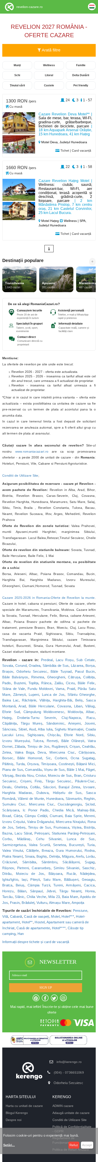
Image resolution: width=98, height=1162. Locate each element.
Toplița (33, 683)
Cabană (16, 916)
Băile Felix (86, 683)
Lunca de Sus (81, 839)
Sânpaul (36, 891)
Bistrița (89, 827)
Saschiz (88, 868)
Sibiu (91, 735)
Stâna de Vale (13, 689)
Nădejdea (87, 874)
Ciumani (56, 816)
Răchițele (29, 700)
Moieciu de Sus (60, 775)
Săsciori (49, 787)
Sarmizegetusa (14, 845)
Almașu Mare (59, 903)
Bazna (7, 833)
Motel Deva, (49, 142)
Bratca (7, 885)
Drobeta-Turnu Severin (36, 718)
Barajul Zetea (69, 787)
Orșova (33, 764)
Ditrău (7, 874)
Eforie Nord (73, 735)
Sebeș (21, 827)
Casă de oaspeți (36, 916)
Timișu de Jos (38, 746)
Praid (71, 689)
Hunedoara (54, 799)
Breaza (47, 850)
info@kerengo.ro (69, 1062)
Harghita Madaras (17, 793)
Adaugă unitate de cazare (71, 1113)
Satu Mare (52, 879)
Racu (90, 718)
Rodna (90, 850)
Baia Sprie (73, 816)
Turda (20, 764)
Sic (48, 758)
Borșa (90, 665)
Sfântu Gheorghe (81, 694)
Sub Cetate (85, 660)
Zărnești (19, 694)
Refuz (74, 1145)
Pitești (35, 879)
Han (21, 934)
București (76, 845)
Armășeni (73, 885)
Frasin (15, 903)
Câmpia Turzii (39, 885)
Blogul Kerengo (17, 1113)
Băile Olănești (72, 741)
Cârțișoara (87, 752)
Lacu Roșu (65, 660)
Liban (78, 706)
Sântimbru (49, 862)
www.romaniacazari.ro (32, 451)
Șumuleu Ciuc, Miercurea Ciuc (28, 804)
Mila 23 (54, 897)
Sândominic (55, 723)
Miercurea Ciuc (62, 752)
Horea (90, 891)
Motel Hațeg (50, 221)
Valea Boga (24, 752)
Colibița (89, 677)
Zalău (58, 683)
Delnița (54, 856)
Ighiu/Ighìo (10, 879)
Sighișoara (35, 735)
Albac (90, 712)
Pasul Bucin (85, 671)
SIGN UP (45, 987)
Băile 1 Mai (75, 769)
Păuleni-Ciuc (85, 781)
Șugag (90, 862)
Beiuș (20, 885)
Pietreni (23, 868)
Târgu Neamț (70, 891)
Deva (42, 752)
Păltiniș (7, 764)
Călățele (32, 850)
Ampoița (78, 903)
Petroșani (41, 833)
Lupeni (34, 694)
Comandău (33, 769)
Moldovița (75, 712)
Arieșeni (74, 723)
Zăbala (20, 746)
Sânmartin (74, 799)
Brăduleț (28, 903)
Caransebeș (41, 868)
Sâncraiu (9, 729)
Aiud (32, 729)
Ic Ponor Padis (36, 810)
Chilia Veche (36, 897)
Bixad (6, 816)
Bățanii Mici (85, 764)
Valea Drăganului (40, 822)
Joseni (90, 723)
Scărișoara (10, 810)
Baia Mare (70, 897)
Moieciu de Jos (30, 874)
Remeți (52, 741)
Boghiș (41, 856)
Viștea (77, 827)
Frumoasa (61, 827)
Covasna (64, 706)
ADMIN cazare (62, 1106)
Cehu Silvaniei (49, 839)
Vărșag (7, 775)
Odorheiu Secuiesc (31, 671)
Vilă (5, 916)
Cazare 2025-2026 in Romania (26, 597)
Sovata (7, 665)
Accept (87, 1145)
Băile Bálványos (15, 677)
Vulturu (41, 903)
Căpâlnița (9, 723)
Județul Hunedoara (73, 142)
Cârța (18, 816)
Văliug (90, 706)
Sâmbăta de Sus (56, 665)
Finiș (38, 781)
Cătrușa (74, 677)
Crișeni (25, 781)
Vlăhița (44, 700)
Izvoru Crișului (13, 822)
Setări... (9, 1145)
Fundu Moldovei (40, 689)
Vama (60, 689)
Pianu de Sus (12, 769)
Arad (22, 706)
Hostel (40, 922)
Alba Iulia (45, 729)
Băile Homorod (29, 758)
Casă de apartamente (33, 928)
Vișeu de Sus (54, 769)
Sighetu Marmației (69, 729)
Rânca (46, 683)
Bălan (22, 891)
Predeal (47, 660)
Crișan (75, 746)
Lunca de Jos (53, 694)
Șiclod (90, 804)
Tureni (58, 885)
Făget (90, 769)
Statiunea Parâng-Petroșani (73, 833)
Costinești (66, 764)
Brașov (7, 671)
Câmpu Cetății (36, 816)
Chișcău (53, 735)
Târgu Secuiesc (59, 781)
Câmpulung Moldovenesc (43, 712)
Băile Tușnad (61, 671)
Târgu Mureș (32, 723)
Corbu (7, 839)
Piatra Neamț (12, 856)
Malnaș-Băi (86, 810)
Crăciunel (9, 862)
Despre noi (13, 1120)
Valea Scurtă (39, 845)
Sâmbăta (29, 862)
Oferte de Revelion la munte (73, 597)
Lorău (90, 856)
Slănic (19, 897)
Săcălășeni (71, 862)
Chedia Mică (63, 810)
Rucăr (71, 874)
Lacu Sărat (23, 833)
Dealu (6, 787)
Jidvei (51, 891)
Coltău (35, 787)
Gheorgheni (56, 677)
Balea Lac (10, 700)
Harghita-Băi (62, 700)
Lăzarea (77, 665)
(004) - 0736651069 (69, 1072)
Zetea (6, 752)
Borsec (7, 758)
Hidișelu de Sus (67, 793)
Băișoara (55, 874)
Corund (21, 665)
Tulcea (38, 741)
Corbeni (61, 758)
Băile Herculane (41, 706)
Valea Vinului (12, 850)
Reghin (89, 799)
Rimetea (37, 677)
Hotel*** (68, 916)
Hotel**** (59, 928)
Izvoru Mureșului (16, 741)
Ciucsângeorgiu (70, 804)
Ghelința (20, 787)
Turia (91, 845)
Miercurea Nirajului (70, 822)
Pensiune (80, 910)
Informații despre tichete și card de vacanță (35, 942)
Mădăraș (24, 839)
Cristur (41, 775)
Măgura (68, 856)
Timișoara (48, 764)
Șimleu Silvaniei (66, 868)
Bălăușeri (71, 879)
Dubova (42, 793)
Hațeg (7, 718)
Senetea (59, 845)
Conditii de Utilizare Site (20, 475)
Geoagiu (88, 879)
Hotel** (27, 922)
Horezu (8, 891)
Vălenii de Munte (31, 799)
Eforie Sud (11, 712)
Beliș (79, 700)
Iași (24, 879)
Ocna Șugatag (83, 758)
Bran (77, 775)
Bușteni (20, 683)
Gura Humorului (69, 850)
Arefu (80, 856)
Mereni (89, 816)
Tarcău (7, 897)
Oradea (34, 665)
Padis (6, 683)
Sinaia (29, 856)
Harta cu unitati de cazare (24, 1106)
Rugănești (59, 746)
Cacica (89, 885)
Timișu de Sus (39, 827)
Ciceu (70, 683)
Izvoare (89, 787)
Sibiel (22, 729)
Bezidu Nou (24, 775)
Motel (55, 916)
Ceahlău (88, 746)
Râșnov (8, 868)
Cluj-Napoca (71, 718)
